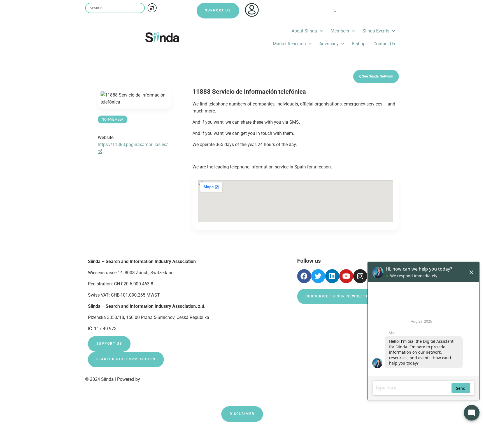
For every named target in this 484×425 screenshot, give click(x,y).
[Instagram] (360, 276)
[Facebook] (304, 276)
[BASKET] (335, 10)
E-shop (359, 43)
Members (340, 31)
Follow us (309, 260)
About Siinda (304, 31)
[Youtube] (346, 276)
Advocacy (329, 43)
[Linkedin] (332, 276)
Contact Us (384, 43)
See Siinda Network (377, 76)
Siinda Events (375, 31)
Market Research (289, 43)
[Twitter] (318, 276)
